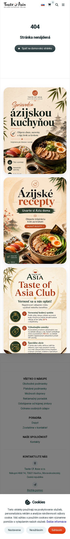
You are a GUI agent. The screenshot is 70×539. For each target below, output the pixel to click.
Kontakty (35, 441)
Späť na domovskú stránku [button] (37, 48)
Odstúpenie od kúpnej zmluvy (35, 403)
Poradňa (35, 417)
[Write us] (35, 484)
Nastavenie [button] (14, 530)
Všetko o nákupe (35, 378)
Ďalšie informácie (56, 521)
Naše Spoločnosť (35, 437)
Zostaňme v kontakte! (35, 427)
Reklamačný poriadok (35, 398)
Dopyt (35, 422)
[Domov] (15, 5)
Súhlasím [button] (57, 530)
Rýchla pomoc (35, 490)
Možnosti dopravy (35, 393)
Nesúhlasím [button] (36, 530)
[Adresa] (35, 463)
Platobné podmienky (35, 388)
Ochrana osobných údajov (35, 408)
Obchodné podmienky (35, 383)
